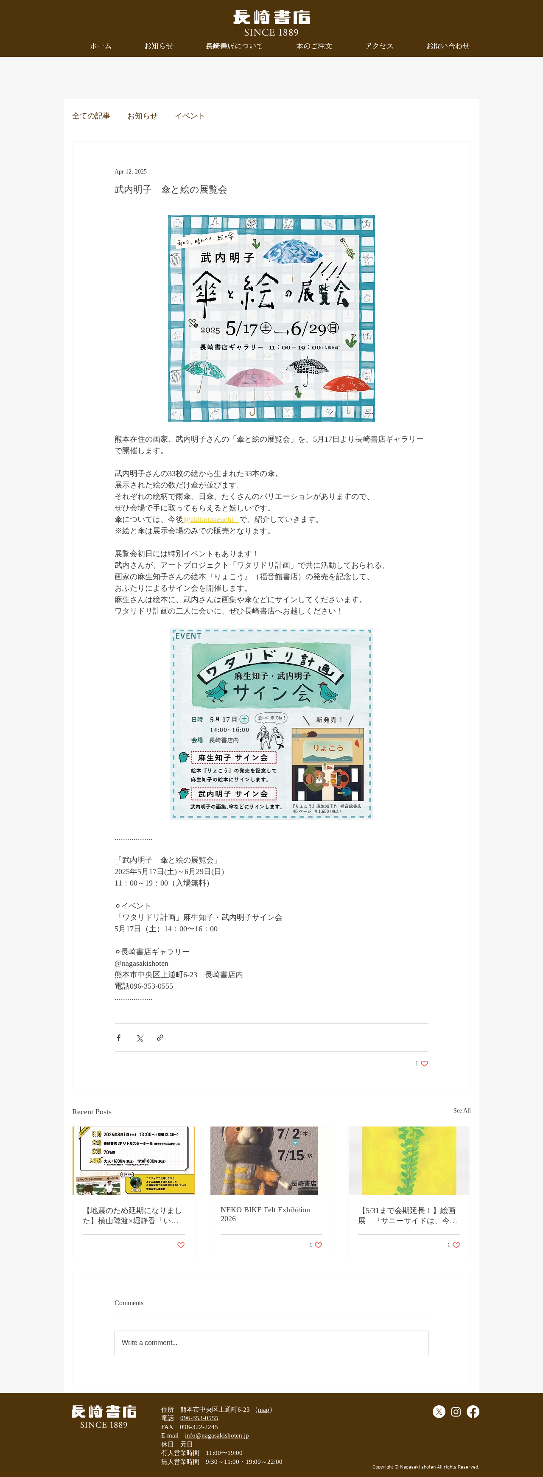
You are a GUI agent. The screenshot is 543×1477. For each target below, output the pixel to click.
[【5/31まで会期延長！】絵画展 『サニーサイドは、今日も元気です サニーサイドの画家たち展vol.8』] (409, 1161)
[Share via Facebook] (119, 1038)
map (263, 1409)
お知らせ (142, 116)
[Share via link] (160, 1038)
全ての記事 (91, 116)
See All (462, 1110)
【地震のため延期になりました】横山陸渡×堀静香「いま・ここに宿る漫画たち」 (132, 1216)
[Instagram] (456, 1411)
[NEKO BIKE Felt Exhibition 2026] (271, 1161)
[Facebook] (473, 1411)
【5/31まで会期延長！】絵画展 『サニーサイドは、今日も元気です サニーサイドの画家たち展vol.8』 (407, 1216)
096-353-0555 (199, 1418)
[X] (439, 1411)
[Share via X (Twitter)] (139, 1038)
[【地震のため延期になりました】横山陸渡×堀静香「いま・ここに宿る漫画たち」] (134, 1161)
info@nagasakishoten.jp (217, 1435)
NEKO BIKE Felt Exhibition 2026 (265, 1214)
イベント (190, 116)
